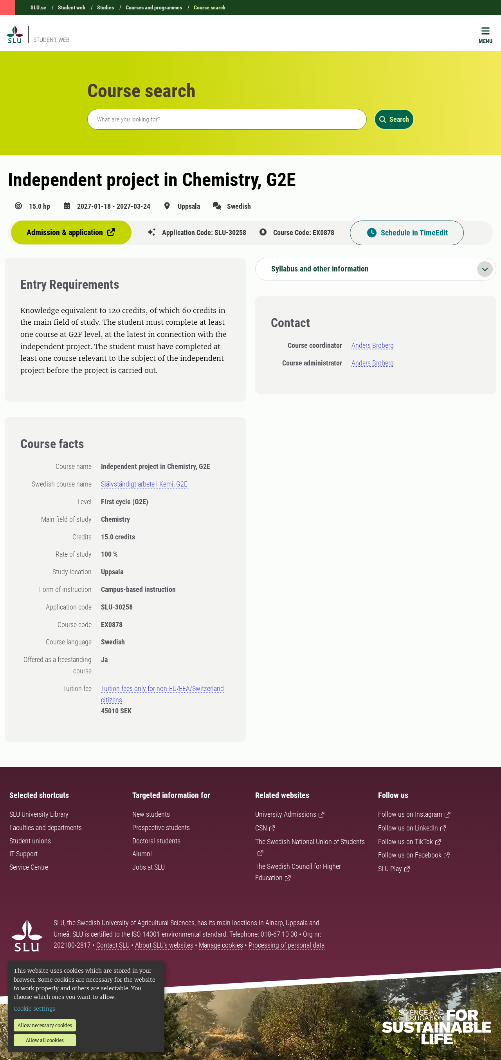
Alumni (142, 854)
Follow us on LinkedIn (408, 828)
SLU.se (38, 7)
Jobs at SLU (148, 867)
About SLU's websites (164, 945)
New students (151, 814)
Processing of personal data (286, 945)
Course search (209, 7)
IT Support (23, 854)
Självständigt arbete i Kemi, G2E (144, 484)
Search (399, 119)
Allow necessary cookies (45, 1025)
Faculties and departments (45, 827)
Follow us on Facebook (410, 855)
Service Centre (28, 867)
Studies (105, 7)
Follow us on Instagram (410, 814)
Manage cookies (221, 945)
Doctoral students (156, 841)
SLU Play (390, 869)
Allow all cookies (45, 1040)
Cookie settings (34, 1008)
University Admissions (285, 814)
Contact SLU (113, 945)
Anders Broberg (372, 345)
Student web (71, 7)
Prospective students (161, 827)
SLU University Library (38, 814)
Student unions (30, 841)
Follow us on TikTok (405, 842)
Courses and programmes (154, 7)
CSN (261, 828)
